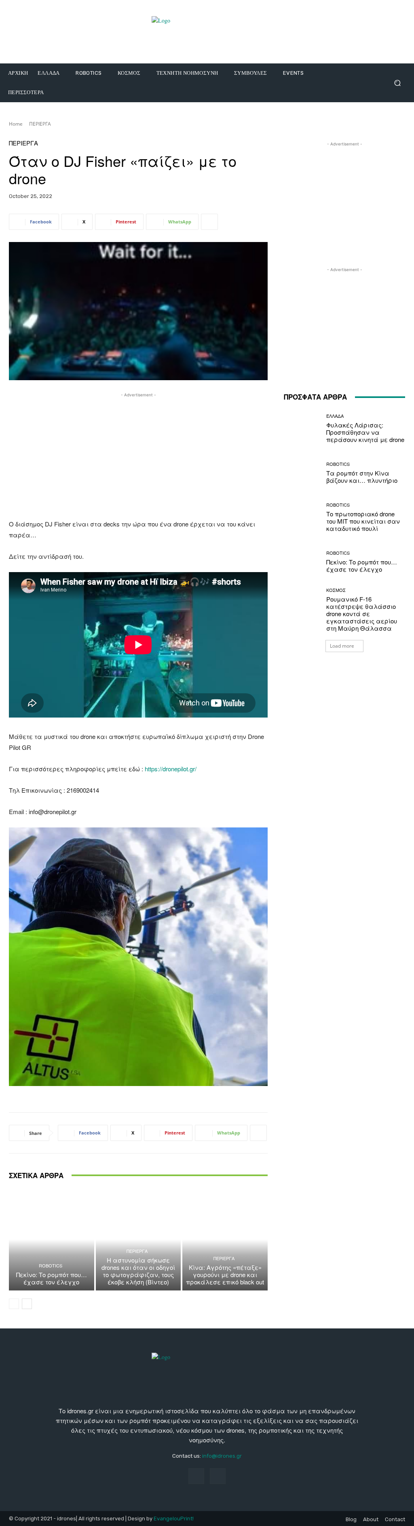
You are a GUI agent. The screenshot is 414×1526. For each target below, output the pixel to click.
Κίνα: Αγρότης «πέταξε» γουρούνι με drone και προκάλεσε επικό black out (225, 1274)
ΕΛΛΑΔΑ (335, 416)
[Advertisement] (138, 455)
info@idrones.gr (222, 1456)
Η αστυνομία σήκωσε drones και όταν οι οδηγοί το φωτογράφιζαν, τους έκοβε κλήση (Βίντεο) (138, 1271)
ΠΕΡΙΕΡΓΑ (40, 123)
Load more (342, 645)
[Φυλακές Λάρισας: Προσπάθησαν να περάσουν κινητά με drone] (302, 428)
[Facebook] (196, 1476)
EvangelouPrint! (174, 1518)
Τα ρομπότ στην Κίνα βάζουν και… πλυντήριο (361, 476)
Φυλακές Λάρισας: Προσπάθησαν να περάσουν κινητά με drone (365, 432)
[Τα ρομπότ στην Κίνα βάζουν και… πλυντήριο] (302, 473)
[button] (397, 83)
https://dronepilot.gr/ (170, 768)
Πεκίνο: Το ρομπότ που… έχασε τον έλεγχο (51, 1278)
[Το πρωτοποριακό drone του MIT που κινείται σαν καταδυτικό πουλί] (302, 517)
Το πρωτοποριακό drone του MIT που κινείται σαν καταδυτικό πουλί (363, 521)
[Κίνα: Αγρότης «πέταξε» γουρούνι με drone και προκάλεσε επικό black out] (225, 1240)
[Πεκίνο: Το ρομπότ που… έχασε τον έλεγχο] (51, 1240)
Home (16, 123)
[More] (209, 222)
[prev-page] (14, 1304)
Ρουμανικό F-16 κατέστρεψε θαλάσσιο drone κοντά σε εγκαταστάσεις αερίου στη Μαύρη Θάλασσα (361, 613)
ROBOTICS (50, 1265)
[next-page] (27, 1304)
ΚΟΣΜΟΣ (336, 590)
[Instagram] (218, 1476)
